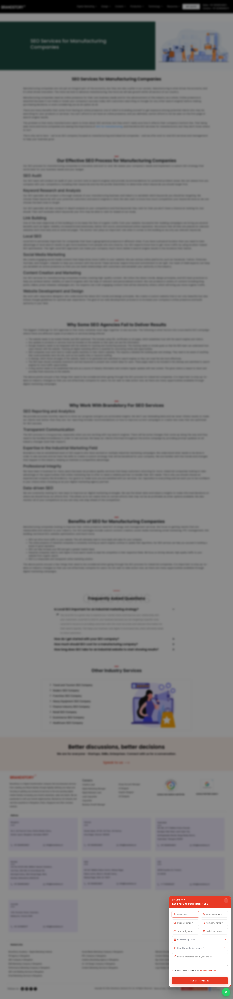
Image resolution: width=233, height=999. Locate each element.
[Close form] (226, 900)
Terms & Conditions (208, 970)
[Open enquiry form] (226, 992)
